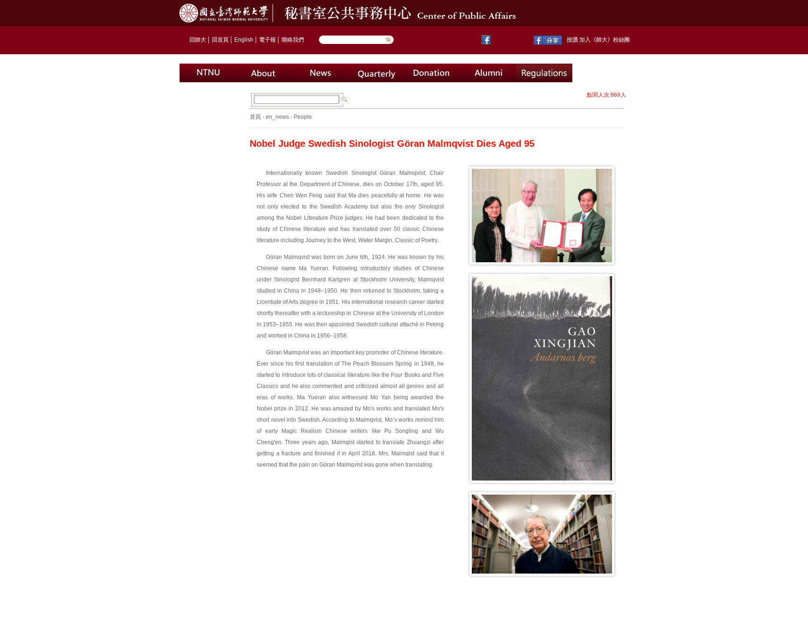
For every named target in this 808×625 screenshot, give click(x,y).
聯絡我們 (292, 39)
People (303, 117)
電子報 (267, 39)
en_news (277, 117)
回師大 (197, 39)
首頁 (255, 117)
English (243, 39)
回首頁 (220, 39)
